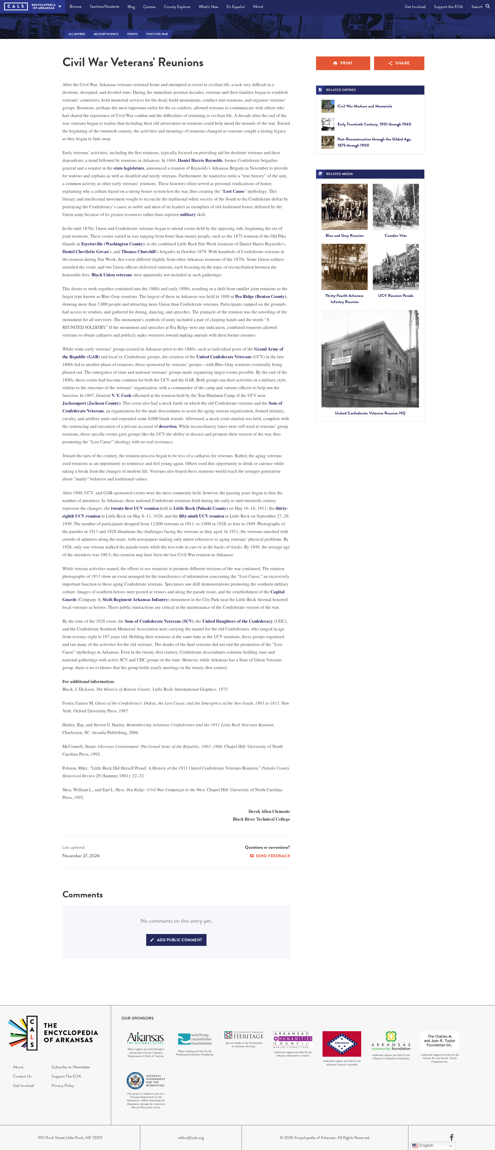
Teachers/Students (104, 6)
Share (402, 63)
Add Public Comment (179, 940)
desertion (168, 426)
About (258, 6)
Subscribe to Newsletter (71, 1067)
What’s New (208, 7)
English (425, 1145)
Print (346, 63)
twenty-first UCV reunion (135, 508)
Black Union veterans (112, 274)
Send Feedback (273, 856)
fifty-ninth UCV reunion (201, 516)
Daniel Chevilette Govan (85, 251)
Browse (75, 6)
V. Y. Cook (121, 395)
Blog (131, 7)
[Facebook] (451, 1138)
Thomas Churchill (138, 251)
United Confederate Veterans (224, 356)
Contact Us (22, 1076)
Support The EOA (66, 1076)
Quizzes (149, 7)
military (188, 214)
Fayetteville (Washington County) (113, 243)
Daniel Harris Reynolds (200, 160)
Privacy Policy (63, 1085)
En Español (236, 7)
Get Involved (415, 7)
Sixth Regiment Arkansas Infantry (135, 599)
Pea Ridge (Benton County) (260, 296)
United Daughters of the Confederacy (237, 621)
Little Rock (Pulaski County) (201, 508)
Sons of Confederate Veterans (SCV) (159, 621)
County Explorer (177, 7)
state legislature (129, 168)
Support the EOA (448, 7)
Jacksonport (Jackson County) (91, 403)
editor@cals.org (191, 1138)
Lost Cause (233, 191)
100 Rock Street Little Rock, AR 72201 (70, 1138)
